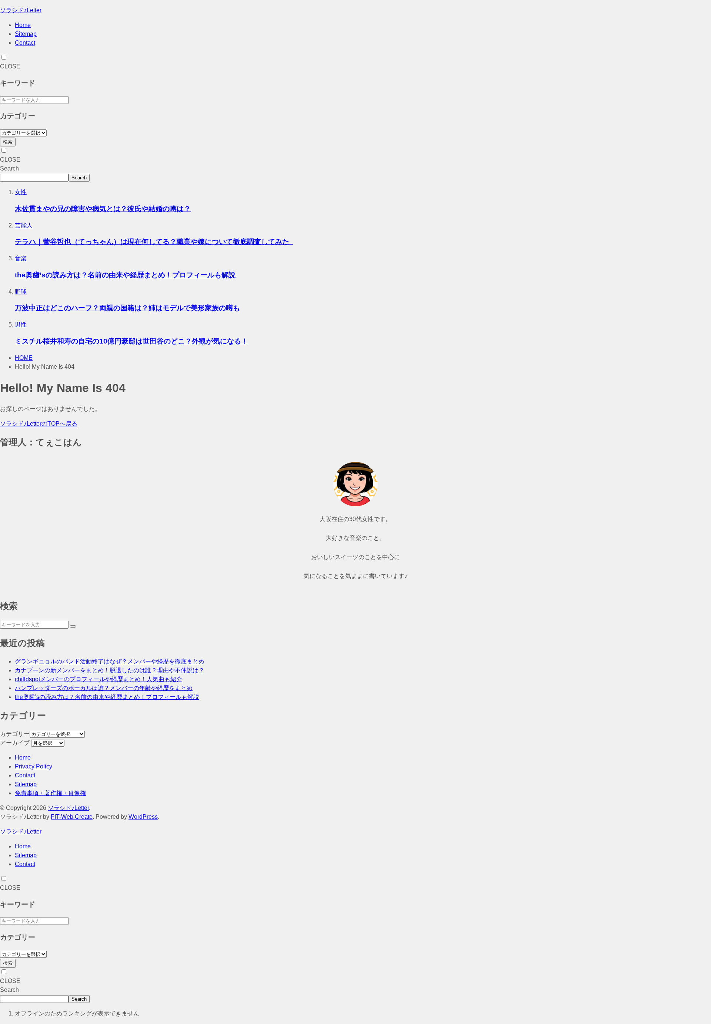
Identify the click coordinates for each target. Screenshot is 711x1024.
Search (9, 168)
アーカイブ (15, 743)
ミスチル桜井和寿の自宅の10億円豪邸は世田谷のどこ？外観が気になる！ (131, 341)
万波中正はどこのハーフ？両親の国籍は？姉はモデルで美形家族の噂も (127, 308)
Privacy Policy (33, 766)
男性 (21, 324)
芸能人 (24, 225)
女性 (21, 192)
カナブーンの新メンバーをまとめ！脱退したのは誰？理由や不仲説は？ (109, 670)
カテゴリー (15, 734)
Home (23, 25)
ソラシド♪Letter (20, 10)
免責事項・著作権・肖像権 (50, 793)
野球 (21, 291)
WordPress (143, 817)
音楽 (21, 258)
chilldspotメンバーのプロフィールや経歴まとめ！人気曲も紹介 (98, 679)
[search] (73, 626)
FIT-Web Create (72, 817)
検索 (8, 142)
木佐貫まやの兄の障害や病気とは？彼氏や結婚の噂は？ (103, 209)
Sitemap (26, 34)
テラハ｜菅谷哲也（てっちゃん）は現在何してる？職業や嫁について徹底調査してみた (154, 242)
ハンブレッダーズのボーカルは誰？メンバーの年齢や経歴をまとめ (104, 688)
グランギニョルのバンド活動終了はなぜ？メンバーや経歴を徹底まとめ (109, 661)
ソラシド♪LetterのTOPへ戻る (38, 423)
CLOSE (10, 66)
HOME (24, 358)
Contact (25, 43)
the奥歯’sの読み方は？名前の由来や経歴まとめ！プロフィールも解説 (125, 275)
